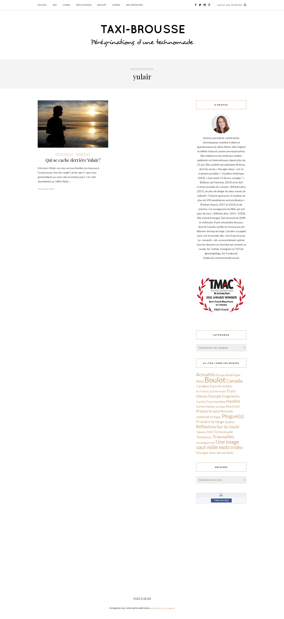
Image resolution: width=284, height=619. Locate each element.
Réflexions (206, 426)
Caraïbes (202, 386)
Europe (214, 396)
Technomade (223, 432)
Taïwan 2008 (204, 432)
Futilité (201, 401)
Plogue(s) (233, 416)
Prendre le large (210, 421)
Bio (55, 5)
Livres (66, 5)
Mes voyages (84, 5)
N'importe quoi (208, 411)
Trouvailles (223, 436)
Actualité (205, 374)
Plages (216, 417)
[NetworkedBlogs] (221, 495)
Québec (230, 422)
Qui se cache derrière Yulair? (73, 160)
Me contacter (134, 5)
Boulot (102, 5)
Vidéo (236, 447)
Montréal (233, 406)
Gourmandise (215, 401)
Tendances (204, 437)
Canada (234, 381)
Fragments (231, 396)
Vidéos (116, 5)
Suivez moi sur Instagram (162, 608)
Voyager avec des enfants (215, 453)
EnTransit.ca (64, 154)
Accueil (42, 5)
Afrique (220, 375)
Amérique (233, 375)
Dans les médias (221, 386)
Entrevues (83, 154)
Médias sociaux (215, 406)
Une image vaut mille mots (217, 444)
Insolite (233, 401)
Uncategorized (205, 442)
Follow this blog (221, 500)
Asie (200, 381)
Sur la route (228, 426)
